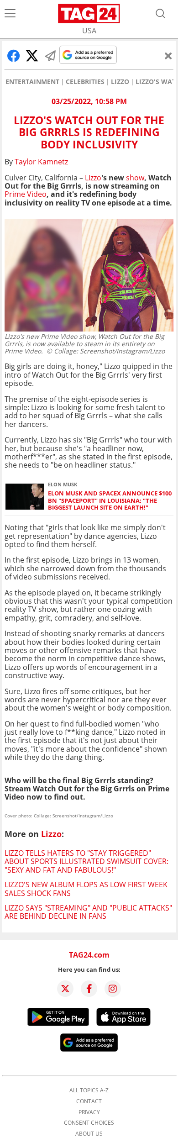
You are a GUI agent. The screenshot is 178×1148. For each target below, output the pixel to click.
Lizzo (120, 81)
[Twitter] (65, 988)
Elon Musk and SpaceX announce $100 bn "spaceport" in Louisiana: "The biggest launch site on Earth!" (110, 500)
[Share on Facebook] (14, 56)
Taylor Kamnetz (41, 162)
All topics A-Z (89, 1090)
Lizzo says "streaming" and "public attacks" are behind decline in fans (88, 912)
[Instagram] (113, 988)
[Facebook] (89, 988)
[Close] (168, 56)
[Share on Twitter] (32, 56)
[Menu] (10, 13)
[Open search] (161, 14)
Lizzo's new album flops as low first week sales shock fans (86, 888)
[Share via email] (50, 56)
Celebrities (85, 81)
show (135, 178)
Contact (89, 1101)
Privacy (89, 1112)
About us (89, 1134)
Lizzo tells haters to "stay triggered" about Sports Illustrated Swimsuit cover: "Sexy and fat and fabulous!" (86, 861)
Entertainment (32, 81)
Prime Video (26, 194)
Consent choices (89, 1123)
